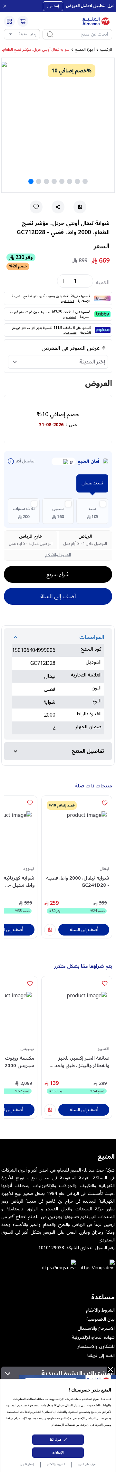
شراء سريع (58, 574)
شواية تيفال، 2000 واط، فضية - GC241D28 (77, 881)
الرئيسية (106, 49)
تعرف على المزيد (87, 1464)
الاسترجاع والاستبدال (96, 1328)
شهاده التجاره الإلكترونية (93, 1337)
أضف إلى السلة (58, 596)
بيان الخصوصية (100, 1319)
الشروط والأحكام (56, 1464)
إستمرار (53, 6)
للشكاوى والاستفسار (96, 1346)
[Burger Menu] (9, 21)
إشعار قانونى (27, 1464)
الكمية (103, 283)
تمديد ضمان (92, 483)
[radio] (92, 511)
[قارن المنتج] (50, 930)
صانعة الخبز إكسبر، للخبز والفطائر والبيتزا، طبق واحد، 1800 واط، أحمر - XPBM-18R (78, 1062)
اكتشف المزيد (67, 301)
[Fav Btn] (104, 802)
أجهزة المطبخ (85, 49)
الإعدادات (58, 1452)
